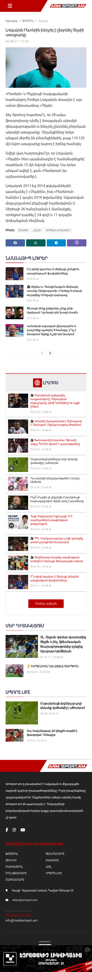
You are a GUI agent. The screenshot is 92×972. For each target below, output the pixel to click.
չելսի (37, 230)
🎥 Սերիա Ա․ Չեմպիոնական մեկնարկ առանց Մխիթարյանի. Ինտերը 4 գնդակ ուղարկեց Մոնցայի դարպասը (54, 290)
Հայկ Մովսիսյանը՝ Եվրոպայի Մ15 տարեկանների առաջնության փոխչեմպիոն (51, 520)
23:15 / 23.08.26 (42, 506)
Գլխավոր (12, 21)
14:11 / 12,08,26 (53, 657)
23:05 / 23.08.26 (42, 529)
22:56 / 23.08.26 (42, 547)
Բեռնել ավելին (46, 603)
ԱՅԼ (48, 866)
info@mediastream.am (22, 920)
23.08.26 (34, 279)
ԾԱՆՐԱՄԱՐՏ (55, 853)
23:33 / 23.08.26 (42, 487)
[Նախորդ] (42, 353)
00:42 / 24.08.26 (42, 430)
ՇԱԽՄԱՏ (52, 860)
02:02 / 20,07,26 (39, 672)
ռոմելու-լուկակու (58, 230)
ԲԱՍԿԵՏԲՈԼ (14, 866)
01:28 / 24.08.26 (42, 412)
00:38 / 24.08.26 (42, 449)
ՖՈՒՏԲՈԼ (27, 21)
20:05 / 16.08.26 (37, 740)
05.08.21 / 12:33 (17, 41)
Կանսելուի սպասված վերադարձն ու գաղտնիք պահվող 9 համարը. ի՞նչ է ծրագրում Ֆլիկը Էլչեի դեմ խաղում (51, 330)
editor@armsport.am (25, 900)
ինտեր (23, 230)
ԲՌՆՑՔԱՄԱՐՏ (16, 873)
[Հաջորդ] (50, 353)
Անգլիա (43, 21)
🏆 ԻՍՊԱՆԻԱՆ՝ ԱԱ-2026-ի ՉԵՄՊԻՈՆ (53, 666)
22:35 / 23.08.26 (42, 566)
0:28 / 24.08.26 (50, 713)
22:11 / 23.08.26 (42, 585)
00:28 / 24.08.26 (42, 468)
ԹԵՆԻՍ (11, 860)
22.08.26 (34, 300)
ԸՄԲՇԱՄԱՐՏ (15, 879)
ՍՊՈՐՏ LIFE (54, 873)
